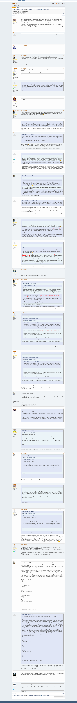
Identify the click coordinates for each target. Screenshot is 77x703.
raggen (14, 18)
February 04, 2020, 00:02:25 (24, 612)
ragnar (14, 682)
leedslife (14, 198)
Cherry (14, 81)
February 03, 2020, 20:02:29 (24, 560)
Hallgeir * (32, 9)
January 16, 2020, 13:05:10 (24, 484)
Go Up (13, 693)
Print (63, 15)
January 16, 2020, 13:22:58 (24, 509)
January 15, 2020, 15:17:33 (24, 351)
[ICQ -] (13, 39)
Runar (14, 152)
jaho (14, 509)
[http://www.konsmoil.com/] (13, 435)
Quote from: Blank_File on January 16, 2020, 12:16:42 (28, 455)
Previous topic (58, 13)
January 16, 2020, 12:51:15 (24, 453)
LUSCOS (14, 3)
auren (14, 55)
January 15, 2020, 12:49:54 (24, 97)
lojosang (30, 9)
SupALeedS (15, 68)
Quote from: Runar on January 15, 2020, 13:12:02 (28, 175)
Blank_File (15, 428)
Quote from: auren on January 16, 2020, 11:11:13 (28, 409)
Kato (14, 32)
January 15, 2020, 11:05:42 (24, 55)
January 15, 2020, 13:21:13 (24, 218)
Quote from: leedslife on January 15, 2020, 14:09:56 (28, 281)
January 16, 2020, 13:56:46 (24, 544)
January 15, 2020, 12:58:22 (24, 110)
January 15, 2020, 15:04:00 (24, 312)
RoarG (14, 269)
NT (13, 132)
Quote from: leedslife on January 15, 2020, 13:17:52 (29, 285)
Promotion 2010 (39, 9)
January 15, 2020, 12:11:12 (24, 68)
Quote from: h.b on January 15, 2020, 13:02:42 (27, 153)
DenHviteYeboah (16, 110)
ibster (14, 45)
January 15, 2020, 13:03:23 (24, 132)
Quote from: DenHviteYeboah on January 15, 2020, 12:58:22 (29, 121)
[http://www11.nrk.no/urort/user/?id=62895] (13, 63)
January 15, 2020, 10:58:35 (24, 45)
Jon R (27, 9)
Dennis (36, 9)
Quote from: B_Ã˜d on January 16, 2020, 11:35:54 (28, 430)
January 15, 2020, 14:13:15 (24, 269)
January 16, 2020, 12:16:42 (24, 428)
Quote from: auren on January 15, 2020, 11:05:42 (28, 82)
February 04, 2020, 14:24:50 (24, 682)
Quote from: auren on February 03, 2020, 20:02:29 (28, 614)
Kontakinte (15, 672)
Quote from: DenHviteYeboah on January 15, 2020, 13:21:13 (30, 283)
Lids (34, 9)
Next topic (62, 13)
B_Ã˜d (14, 97)
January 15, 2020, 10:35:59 (24, 32)
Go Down (14, 15)
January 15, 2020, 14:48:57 (24, 279)
